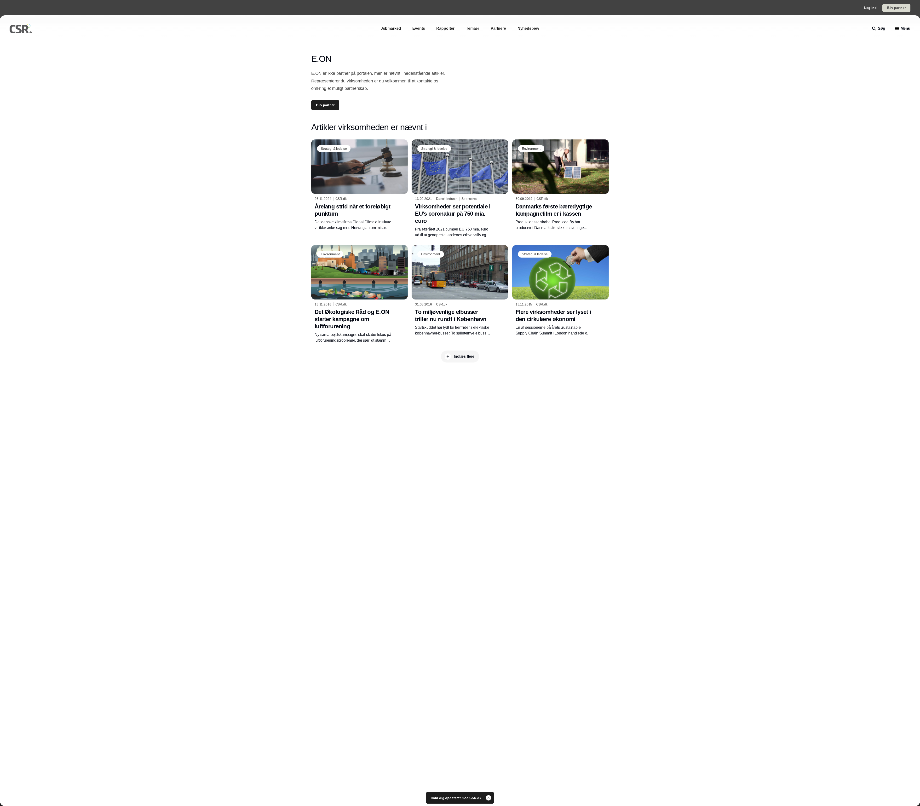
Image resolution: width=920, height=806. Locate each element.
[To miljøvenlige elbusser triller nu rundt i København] (460, 290)
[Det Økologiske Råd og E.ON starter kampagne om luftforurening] (359, 294)
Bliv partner (896, 8)
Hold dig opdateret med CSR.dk (456, 798)
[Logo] (21, 28)
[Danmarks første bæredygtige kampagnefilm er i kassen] (560, 184)
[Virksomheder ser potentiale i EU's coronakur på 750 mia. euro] (460, 188)
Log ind (870, 8)
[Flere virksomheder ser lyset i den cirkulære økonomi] (560, 290)
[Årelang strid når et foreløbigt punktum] (359, 184)
